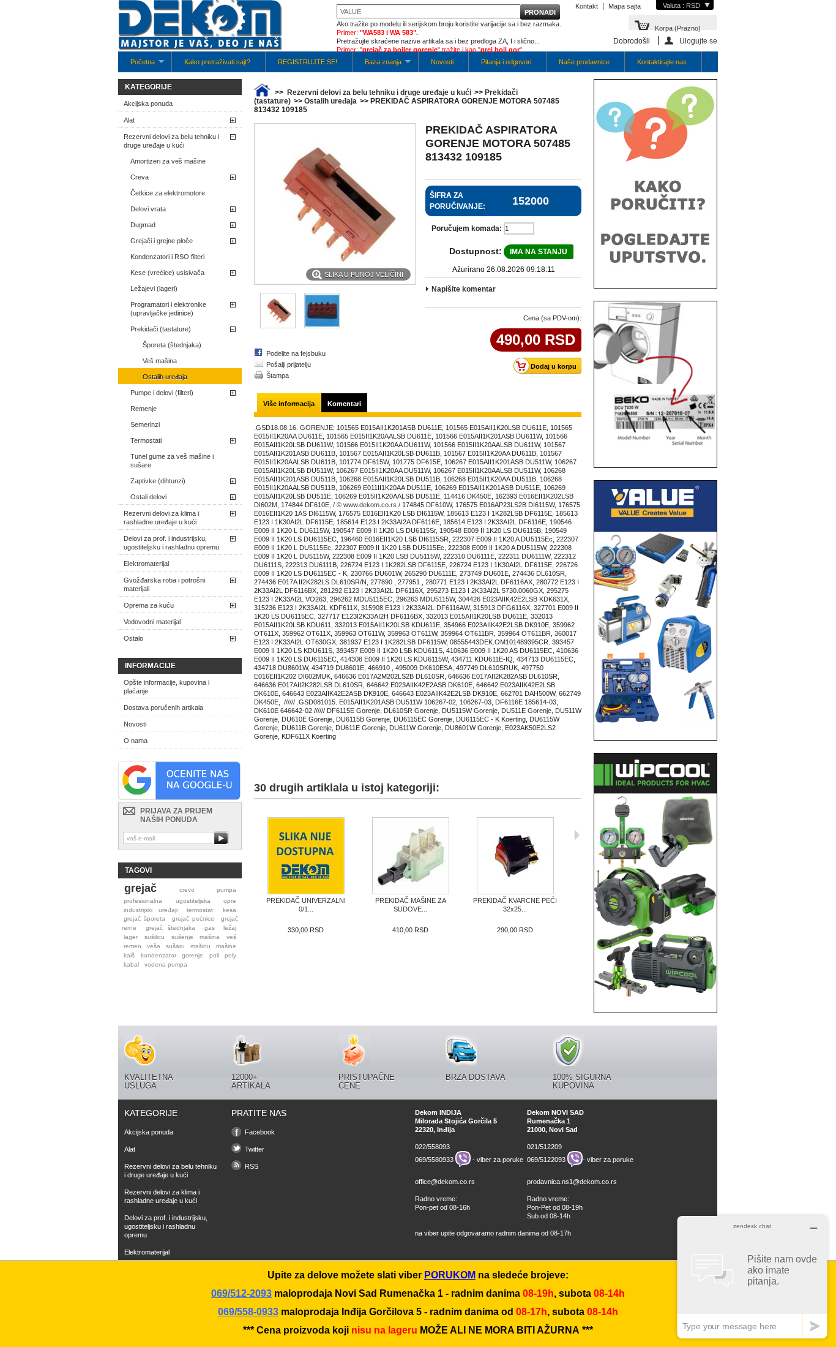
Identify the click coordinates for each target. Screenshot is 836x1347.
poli (214, 955)
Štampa (277, 375)
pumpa (226, 889)
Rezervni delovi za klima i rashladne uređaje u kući (161, 518)
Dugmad (142, 224)
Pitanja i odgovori (506, 62)
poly (230, 955)
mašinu (200, 946)
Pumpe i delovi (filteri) (161, 392)
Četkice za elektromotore (167, 193)
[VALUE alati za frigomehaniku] (655, 723)
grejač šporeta (144, 918)
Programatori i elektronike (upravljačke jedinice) (168, 309)
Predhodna (256, 834)
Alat (129, 120)
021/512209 (544, 1146)
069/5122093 (546, 1159)
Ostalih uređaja (165, 376)
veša (153, 946)
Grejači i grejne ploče (161, 240)
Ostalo (133, 638)
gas (209, 927)
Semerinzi (145, 424)
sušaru (175, 946)
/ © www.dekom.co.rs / (366, 504)
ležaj (229, 927)
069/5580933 (434, 1159)
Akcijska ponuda (148, 103)
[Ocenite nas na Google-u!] (179, 797)
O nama (135, 740)
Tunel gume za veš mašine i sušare (172, 461)
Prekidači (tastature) (160, 329)
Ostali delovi (148, 496)
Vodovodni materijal (152, 621)
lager (131, 937)
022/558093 (432, 1146)
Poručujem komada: (466, 228)
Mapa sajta (624, 6)
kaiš (129, 955)
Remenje (143, 408)
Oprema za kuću (149, 605)
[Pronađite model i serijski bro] (655, 451)
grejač (140, 888)
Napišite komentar (463, 289)
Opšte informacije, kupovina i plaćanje (166, 687)
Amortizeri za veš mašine (168, 161)
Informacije (150, 666)
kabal (131, 964)
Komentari (344, 403)
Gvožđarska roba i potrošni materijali (164, 584)
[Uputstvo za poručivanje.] (655, 271)
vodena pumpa (165, 964)
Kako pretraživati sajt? (217, 62)
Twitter (254, 1149)
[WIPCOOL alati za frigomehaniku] (655, 996)
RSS (251, 1166)
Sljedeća (577, 834)
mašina (210, 937)
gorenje (192, 955)
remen (132, 946)
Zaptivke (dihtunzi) (157, 481)
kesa (229, 910)
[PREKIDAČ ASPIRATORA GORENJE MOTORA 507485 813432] (277, 326)
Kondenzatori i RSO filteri (167, 256)
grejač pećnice (193, 918)
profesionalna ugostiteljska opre (180, 900)
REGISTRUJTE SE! (307, 62)
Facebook (260, 1132)
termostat (200, 910)
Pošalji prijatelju (288, 364)
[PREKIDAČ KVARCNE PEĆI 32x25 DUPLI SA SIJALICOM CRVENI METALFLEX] (515, 856)
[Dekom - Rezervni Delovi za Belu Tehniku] (200, 26)
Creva (139, 177)
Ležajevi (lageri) (153, 288)
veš (231, 937)
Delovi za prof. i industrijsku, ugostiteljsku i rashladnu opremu (171, 543)
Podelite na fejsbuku (296, 353)
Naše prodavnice (584, 62)
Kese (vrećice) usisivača (167, 272)
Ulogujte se (698, 41)
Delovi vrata (148, 209)
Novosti (442, 62)
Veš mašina (160, 360)
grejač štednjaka (171, 927)
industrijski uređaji (150, 910)
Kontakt (586, 6)
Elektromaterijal (146, 563)
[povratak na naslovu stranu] (262, 92)
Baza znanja (377, 65)
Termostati (146, 440)
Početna (136, 65)
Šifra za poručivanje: (457, 201)
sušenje (182, 937)
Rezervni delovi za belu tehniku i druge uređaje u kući (171, 141)
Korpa (678, 27)
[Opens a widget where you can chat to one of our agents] (752, 1277)
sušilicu (154, 937)
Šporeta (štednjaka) (172, 345)
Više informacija (289, 403)
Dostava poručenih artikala (163, 707)
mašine (226, 946)
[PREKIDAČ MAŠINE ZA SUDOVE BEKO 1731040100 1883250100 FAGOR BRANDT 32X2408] (410, 856)
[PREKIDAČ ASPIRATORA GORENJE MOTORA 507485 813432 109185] (321, 326)
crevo (187, 889)
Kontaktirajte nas (662, 62)
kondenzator (158, 955)
